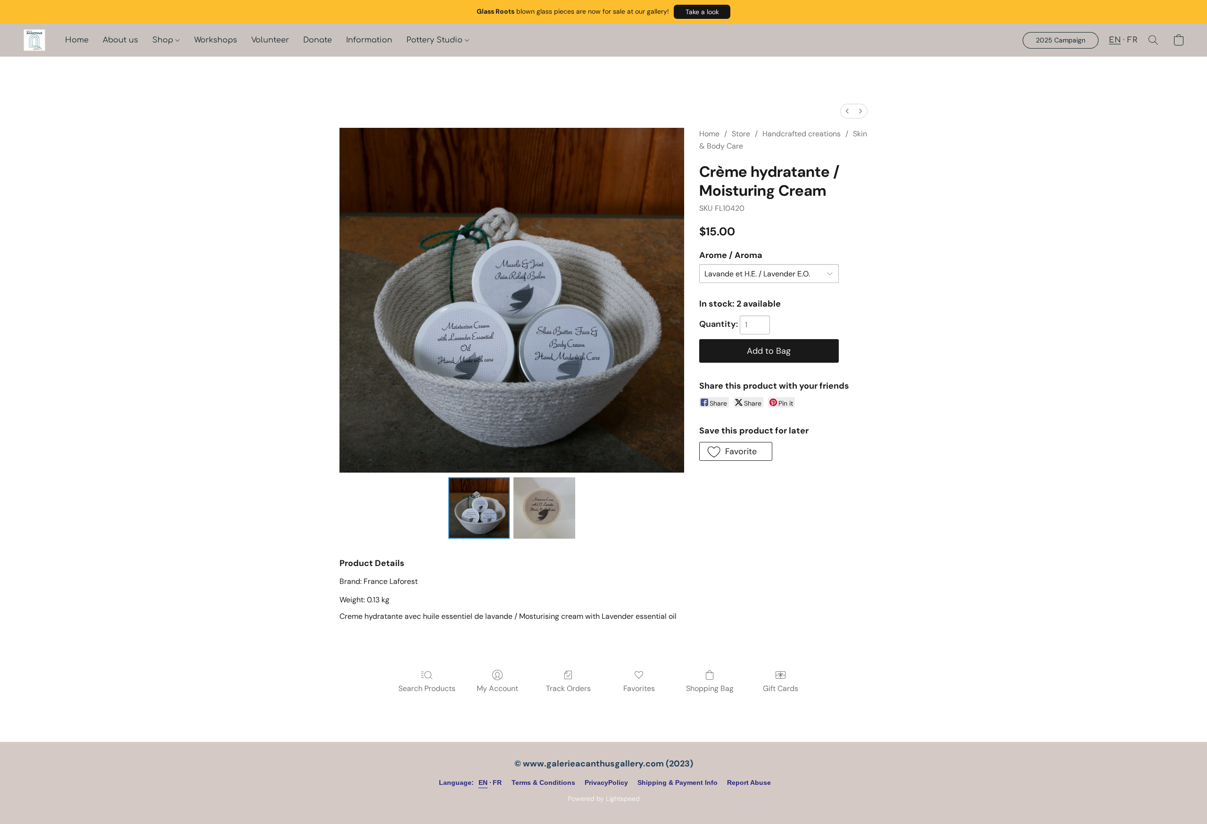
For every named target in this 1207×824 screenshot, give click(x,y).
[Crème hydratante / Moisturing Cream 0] (479, 508)
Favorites (639, 688)
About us (120, 40)
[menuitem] (847, 111)
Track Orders (568, 688)
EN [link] (483, 782)
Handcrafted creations (801, 134)
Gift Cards (780, 688)
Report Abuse (749, 782)
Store (741, 134)
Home (77, 40)
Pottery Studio (435, 40)
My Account (497, 688)
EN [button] (1115, 40)
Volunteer (270, 40)
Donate (317, 40)
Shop (163, 40)
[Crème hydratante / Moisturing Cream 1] (544, 508)
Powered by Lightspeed (604, 798)
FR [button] (1132, 40)
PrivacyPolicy (606, 782)
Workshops (215, 40)
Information (369, 40)
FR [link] (497, 782)
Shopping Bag (710, 688)
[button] (702, 12)
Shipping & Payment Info (677, 782)
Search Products (426, 688)
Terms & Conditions (543, 782)
